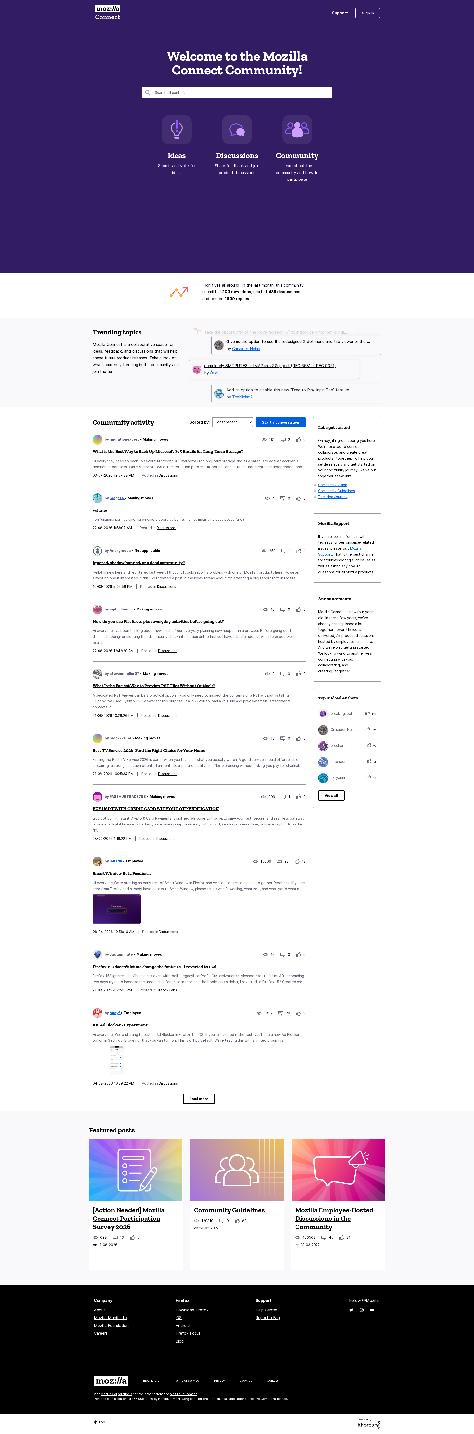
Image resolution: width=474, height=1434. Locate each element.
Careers (101, 1333)
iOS (179, 1317)
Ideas (177, 155)
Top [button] (102, 1422)
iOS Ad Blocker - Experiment (120, 1025)
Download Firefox (192, 1310)
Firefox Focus (188, 1333)
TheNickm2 (242, 389)
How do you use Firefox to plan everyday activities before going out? (158, 621)
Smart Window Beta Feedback (122, 873)
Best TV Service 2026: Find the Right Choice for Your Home (149, 750)
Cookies (246, 1380)
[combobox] (237, 92)
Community (297, 155)
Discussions (237, 155)
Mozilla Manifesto (110, 1317)
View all (331, 795)
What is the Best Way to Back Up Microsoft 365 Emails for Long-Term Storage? (168, 451)
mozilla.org (151, 1380)
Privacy (219, 1380)
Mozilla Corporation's (116, 1394)
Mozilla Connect (107, 13)
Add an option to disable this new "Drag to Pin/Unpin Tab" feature (287, 382)
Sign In (368, 13)
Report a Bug (268, 1317)
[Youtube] (372, 1310)
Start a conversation (280, 422)
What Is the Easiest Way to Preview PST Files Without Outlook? (154, 685)
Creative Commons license (267, 1399)
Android (183, 1325)
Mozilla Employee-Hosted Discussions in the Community (334, 1218)
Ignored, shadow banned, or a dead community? (139, 562)
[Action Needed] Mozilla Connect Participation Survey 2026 (129, 1218)
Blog (180, 1341)
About (99, 1310)
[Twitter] (351, 1310)
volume (100, 510)
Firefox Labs (167, 990)
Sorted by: (199, 422)
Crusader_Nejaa (246, 341)
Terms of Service (186, 1380)
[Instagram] (361, 1310)
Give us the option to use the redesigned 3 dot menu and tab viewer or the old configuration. (312, 333)
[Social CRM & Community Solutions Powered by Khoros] (369, 1423)
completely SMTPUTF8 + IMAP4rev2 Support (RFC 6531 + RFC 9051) (270, 358)
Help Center (266, 1310)
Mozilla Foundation (111, 1325)
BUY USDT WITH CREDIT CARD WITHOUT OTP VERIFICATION (156, 808)
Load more (199, 1099)
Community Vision (332, 485)
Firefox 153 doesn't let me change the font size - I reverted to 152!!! (156, 966)
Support (340, 12)
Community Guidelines (336, 491)
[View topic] (135, 1170)
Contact (272, 1380)
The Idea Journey (333, 497)
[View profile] (97, 440)
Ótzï (214, 365)
